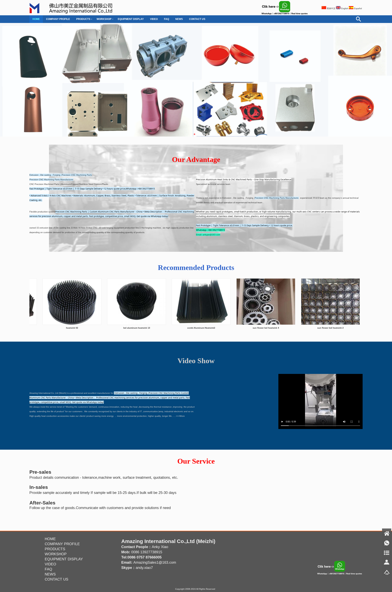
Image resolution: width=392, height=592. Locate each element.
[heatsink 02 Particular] (51, 324)
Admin (5, 589)
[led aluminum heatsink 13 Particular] (116, 324)
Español (358, 8)
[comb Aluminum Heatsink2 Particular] (180, 324)
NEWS (179, 19)
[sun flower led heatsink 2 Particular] (310, 324)
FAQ (166, 19)
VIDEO (154, 19)
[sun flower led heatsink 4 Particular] (245, 324)
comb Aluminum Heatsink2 (181, 328)
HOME (36, 19)
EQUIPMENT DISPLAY (131, 19)
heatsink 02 (51, 328)
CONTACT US (197, 19)
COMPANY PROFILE (58, 19)
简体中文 (331, 8)
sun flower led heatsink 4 (245, 328)
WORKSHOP (104, 19)
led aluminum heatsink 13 (116, 328)
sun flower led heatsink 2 (310, 328)
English (344, 8)
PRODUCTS (83, 19)
